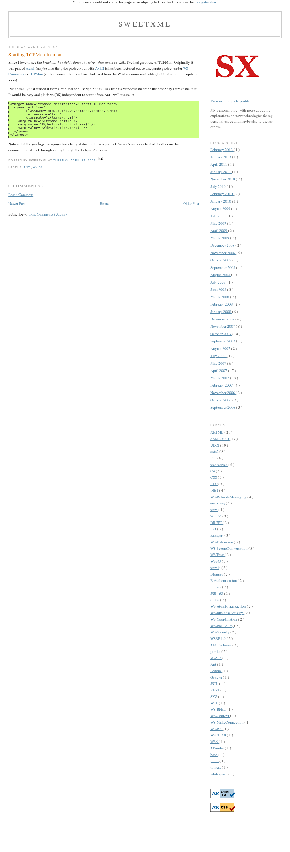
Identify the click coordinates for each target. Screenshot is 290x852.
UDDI (215, 445)
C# (213, 471)
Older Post (191, 203)
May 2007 (218, 363)
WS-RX (216, 728)
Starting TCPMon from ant (36, 54)
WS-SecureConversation (229, 548)
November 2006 (223, 392)
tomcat (216, 767)
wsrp (214, 509)
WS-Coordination (224, 619)
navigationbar (206, 2)
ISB (213, 528)
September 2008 (223, 267)
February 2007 (222, 385)
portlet (215, 651)
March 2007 (220, 377)
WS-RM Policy (222, 625)
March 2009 (220, 237)
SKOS (215, 599)
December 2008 (222, 245)
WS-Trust (217, 554)
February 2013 (222, 149)
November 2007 (223, 326)
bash (214, 754)
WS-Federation (222, 541)
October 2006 (221, 399)
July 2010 (218, 186)
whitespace (219, 773)
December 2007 (222, 318)
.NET (214, 490)
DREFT (216, 522)
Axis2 (99, 68)
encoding (218, 503)
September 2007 (223, 341)
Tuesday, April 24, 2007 (75, 160)
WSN (214, 741)
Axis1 (30, 68)
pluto (214, 760)
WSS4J (216, 561)
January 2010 (221, 201)
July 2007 (218, 355)
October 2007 (221, 333)
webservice (219, 464)
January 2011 (221, 171)
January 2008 (221, 311)
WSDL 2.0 (218, 735)
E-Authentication (224, 580)
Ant (27, 167)
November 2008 (223, 252)
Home (104, 203)
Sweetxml (145, 24)
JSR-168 (217, 593)
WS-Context (220, 715)
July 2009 (218, 215)
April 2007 (219, 370)
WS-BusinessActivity (227, 612)
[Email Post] (100, 160)
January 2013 (221, 156)
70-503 (216, 657)
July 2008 (218, 282)
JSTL (214, 683)
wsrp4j (215, 567)
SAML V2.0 (220, 438)
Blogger (217, 574)
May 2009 (218, 223)
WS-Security (220, 631)
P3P (213, 458)
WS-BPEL (218, 709)
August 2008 (220, 274)
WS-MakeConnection (227, 722)
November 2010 (223, 179)
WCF (214, 703)
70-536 (216, 516)
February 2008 (222, 304)
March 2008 (220, 296)
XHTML (217, 432)
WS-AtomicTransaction (228, 606)
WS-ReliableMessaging (228, 496)
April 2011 (219, 164)
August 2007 (220, 348)
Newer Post (16, 203)
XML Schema (221, 644)
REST (215, 690)
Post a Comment (20, 194)
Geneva (216, 677)
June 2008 (218, 289)
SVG (214, 696)
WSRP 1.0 (218, 638)
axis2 (38, 167)
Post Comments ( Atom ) (48, 214)
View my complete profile (230, 100)
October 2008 (221, 260)
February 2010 (222, 193)
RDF (214, 483)
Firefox (216, 586)
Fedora (216, 670)
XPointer (217, 748)
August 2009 (220, 208)
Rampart (217, 535)
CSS (214, 477)
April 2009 (219, 230)
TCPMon (36, 73)
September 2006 (223, 407)
